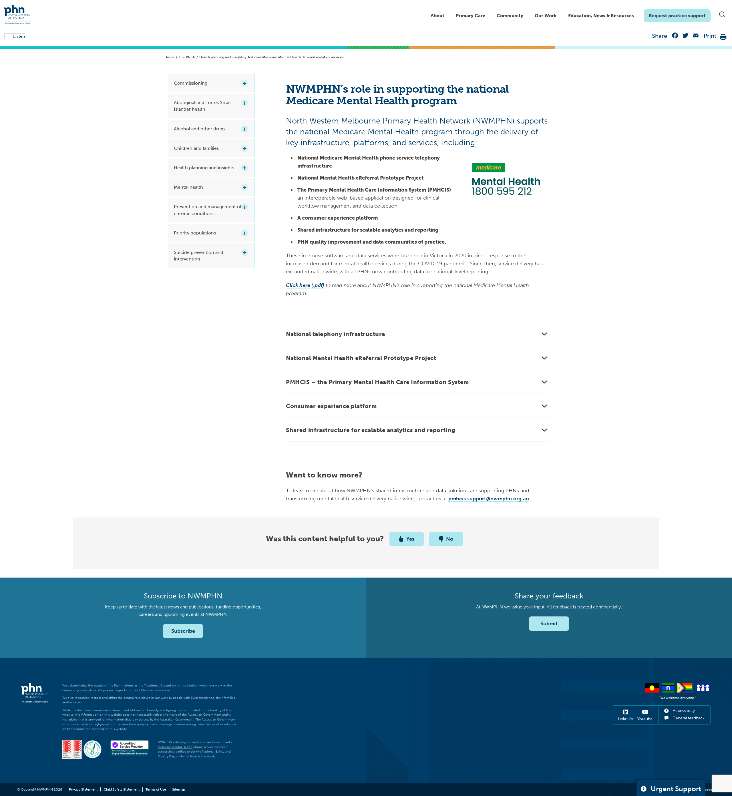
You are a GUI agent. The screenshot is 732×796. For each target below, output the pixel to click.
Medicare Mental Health (175, 747)
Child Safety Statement (122, 789)
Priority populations (195, 233)
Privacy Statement (83, 789)
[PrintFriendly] (723, 36)
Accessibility (683, 710)
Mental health (188, 187)
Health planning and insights (221, 57)
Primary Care (470, 15)
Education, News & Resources (601, 15)
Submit (549, 623)
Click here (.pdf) (305, 285)
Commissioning (190, 83)
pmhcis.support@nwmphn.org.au (488, 498)
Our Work (546, 15)
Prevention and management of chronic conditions (207, 210)
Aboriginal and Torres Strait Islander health (202, 106)
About (437, 15)
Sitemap (178, 789)
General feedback (688, 718)
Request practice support (677, 15)
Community (510, 15)
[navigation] (568, 14)
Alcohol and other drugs (199, 129)
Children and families (196, 148)
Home (169, 57)
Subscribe (183, 631)
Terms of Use (156, 789)
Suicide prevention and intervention (198, 256)
